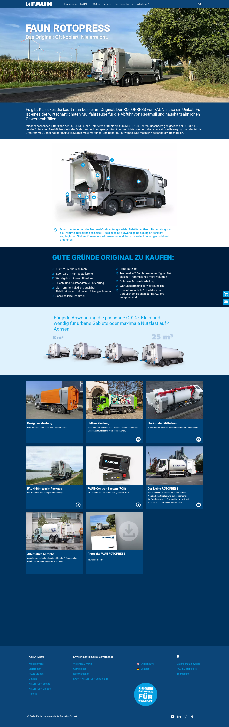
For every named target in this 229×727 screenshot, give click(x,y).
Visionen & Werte (82, 663)
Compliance (79, 668)
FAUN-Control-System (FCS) (107, 488)
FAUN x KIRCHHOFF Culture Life (90, 678)
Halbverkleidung (98, 423)
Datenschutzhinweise (188, 663)
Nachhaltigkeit (81, 673)
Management (36, 663)
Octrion (33, 678)
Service (107, 4)
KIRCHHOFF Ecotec (39, 683)
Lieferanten (35, 668)
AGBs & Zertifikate (187, 668)
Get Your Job (122, 4)
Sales (96, 4)
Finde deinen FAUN (75, 4)
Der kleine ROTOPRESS (163, 488)
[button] (200, 4)
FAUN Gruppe (36, 673)
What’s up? (143, 4)
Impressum (183, 673)
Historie (33, 693)
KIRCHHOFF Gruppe (40, 688)
